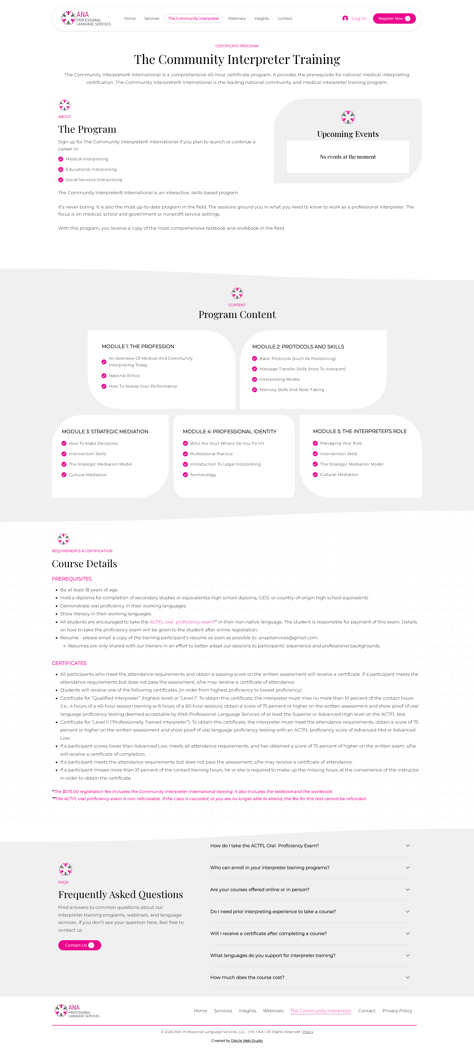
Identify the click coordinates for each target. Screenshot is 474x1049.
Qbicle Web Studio (247, 1040)
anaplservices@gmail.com (287, 637)
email (106, 637)
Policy (308, 1032)
